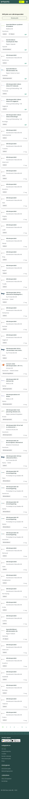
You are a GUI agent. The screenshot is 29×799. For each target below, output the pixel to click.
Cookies (4, 754)
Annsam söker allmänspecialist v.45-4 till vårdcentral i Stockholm (14, 365)
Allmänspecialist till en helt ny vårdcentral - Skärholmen (14, 426)
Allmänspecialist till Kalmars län (12, 380)
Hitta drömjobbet (6, 778)
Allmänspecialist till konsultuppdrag (12, 472)
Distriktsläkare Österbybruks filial (11, 41)
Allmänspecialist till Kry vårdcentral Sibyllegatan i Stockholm (14, 293)
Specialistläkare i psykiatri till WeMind (14, 25)
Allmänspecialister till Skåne (13, 395)
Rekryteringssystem (7, 771)
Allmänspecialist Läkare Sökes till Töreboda (13, 85)
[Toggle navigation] (27, 2)
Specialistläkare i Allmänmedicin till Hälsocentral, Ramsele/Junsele (11, 70)
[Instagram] (2, 785)
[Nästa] (26, 727)
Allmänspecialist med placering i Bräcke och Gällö (13, 411)
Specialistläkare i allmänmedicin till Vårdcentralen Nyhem (13, 630)
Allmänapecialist (11, 562)
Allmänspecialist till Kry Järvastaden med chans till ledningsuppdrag (14, 349)
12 (22, 727)
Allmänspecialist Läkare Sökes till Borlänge (13, 116)
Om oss (4, 749)
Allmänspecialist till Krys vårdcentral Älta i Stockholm (13, 457)
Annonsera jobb (6, 768)
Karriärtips (5, 781)
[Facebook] (8, 785)
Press (3, 761)
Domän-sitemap (6, 756)
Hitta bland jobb (6, 758)
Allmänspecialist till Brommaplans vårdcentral (14, 441)
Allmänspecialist (11, 55)
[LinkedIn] (5, 785)
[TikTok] (11, 785)
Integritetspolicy (6, 751)
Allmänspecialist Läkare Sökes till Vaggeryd (13, 100)
